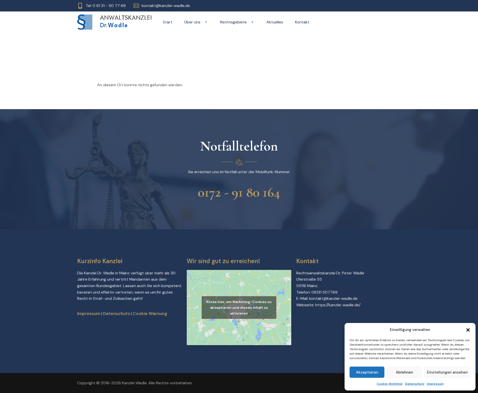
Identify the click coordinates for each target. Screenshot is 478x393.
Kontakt (302, 22)
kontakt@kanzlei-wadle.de (166, 5)
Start (167, 22)
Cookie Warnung (150, 313)
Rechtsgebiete (233, 22)
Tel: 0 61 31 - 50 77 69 (106, 5)
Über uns (192, 22)
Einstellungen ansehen (447, 372)
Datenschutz (414, 384)
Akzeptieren (367, 372)
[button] (468, 329)
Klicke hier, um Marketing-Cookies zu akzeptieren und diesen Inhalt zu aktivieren (239, 307)
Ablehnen (404, 372)
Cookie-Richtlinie (390, 384)
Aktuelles (274, 22)
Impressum (435, 384)
